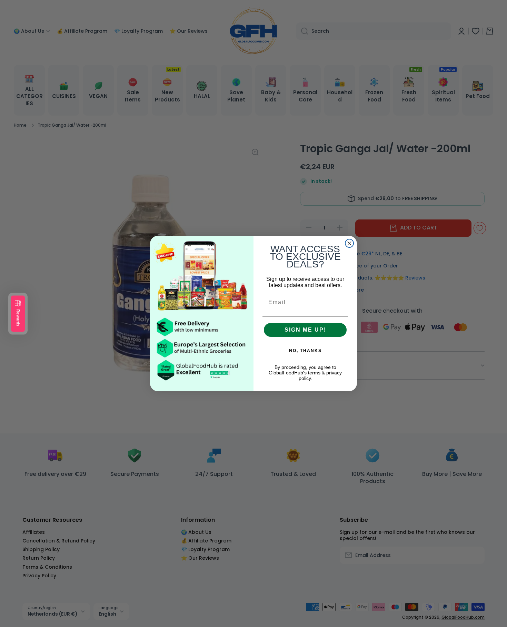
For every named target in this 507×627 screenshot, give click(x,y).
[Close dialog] (349, 243)
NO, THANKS (305, 350)
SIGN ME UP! (305, 330)
